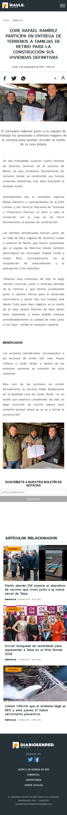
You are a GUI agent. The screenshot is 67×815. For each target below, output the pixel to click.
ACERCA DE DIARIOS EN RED (33, 769)
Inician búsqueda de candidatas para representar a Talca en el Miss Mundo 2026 (34, 649)
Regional (18, 20)
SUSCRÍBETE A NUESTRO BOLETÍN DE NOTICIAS (33, 484)
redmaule (10, 599)
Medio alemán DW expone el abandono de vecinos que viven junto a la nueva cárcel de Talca (35, 589)
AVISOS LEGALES (33, 785)
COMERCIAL (33, 774)
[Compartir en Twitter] (14, 80)
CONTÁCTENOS (33, 780)
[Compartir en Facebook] (4, 80)
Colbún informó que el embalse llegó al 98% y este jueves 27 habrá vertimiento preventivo (35, 710)
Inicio (6, 20)
